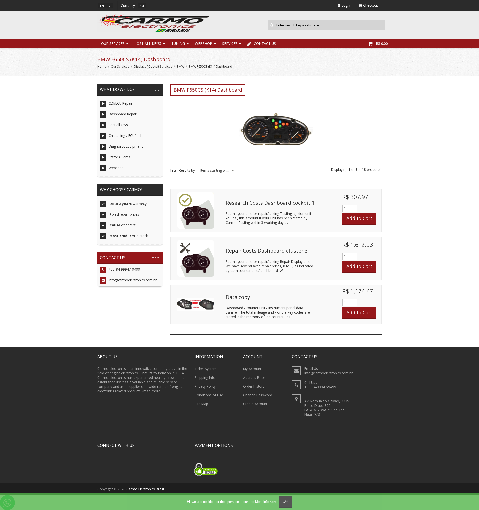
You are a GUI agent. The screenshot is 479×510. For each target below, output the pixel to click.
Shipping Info (205, 377)
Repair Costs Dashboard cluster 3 (267, 250)
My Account (252, 368)
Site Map (201, 403)
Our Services (113, 43)
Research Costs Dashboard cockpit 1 (270, 202)
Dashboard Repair (123, 114)
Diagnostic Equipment (126, 146)
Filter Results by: (183, 170)
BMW (180, 66)
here (273, 502)
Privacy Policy (205, 386)
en (102, 6)
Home (101, 66)
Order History (253, 386)
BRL (142, 6)
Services (230, 43)
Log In (346, 5)
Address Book (254, 377)
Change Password (257, 395)
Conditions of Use (209, 395)
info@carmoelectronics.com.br (133, 280)
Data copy (238, 297)
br (110, 6)
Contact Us (265, 43)
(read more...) (153, 391)
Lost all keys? (148, 43)
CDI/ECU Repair (120, 103)
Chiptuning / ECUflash (125, 135)
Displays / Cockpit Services (153, 66)
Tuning (178, 43)
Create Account (255, 403)
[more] (154, 89)
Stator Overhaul (121, 157)
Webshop (203, 43)
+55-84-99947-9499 (124, 269)
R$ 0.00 (382, 43)
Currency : (129, 5)
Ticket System (206, 368)
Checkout (370, 5)
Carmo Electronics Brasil (145, 489)
